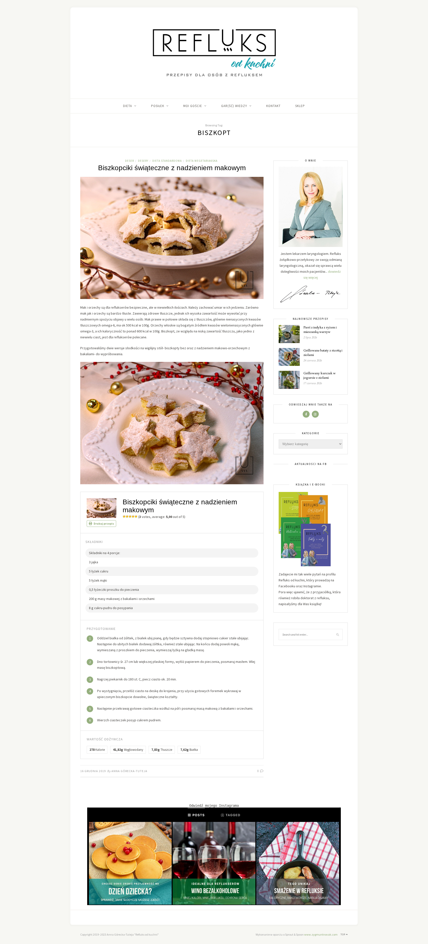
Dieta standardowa (167, 160)
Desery (143, 160)
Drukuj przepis (103, 523)
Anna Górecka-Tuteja (129, 771)
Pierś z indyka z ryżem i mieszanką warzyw (320, 329)
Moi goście (192, 106)
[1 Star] (124, 516)
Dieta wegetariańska (201, 160)
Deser (129, 160)
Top (343, 934)
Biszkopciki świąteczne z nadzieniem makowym (172, 168)
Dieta (127, 106)
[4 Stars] (133, 516)
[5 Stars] (135, 516)
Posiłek (157, 106)
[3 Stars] (130, 516)
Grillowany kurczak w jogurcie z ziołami (319, 375)
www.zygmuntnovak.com (321, 934)
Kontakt (273, 106)
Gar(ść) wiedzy (234, 106)
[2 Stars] (127, 516)
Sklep (300, 106)
